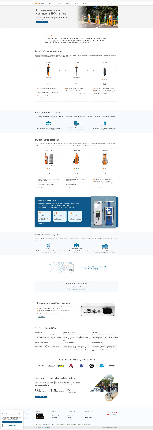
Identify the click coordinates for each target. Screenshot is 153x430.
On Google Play (40, 417)
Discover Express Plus (41, 187)
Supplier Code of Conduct (71, 424)
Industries (50, 3)
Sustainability (71, 415)
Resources (85, 3)
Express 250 (104, 150)
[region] (12, 419)
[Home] (39, 3)
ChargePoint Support (56, 414)
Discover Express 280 (69, 187)
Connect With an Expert (113, 3)
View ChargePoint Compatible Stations (76, 289)
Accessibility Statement (60, 424)
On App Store (39, 414)
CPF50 (104, 62)
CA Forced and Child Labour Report (84, 424)
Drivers (76, 3)
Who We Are (70, 414)
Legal (53, 424)
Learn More (41, 316)
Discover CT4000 (68, 100)
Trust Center (54, 417)
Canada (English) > (113, 414)
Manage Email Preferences (45, 427)
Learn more (40, 223)
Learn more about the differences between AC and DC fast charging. (92, 268)
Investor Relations (88, 415)
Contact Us (70, 419)
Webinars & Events (88, 417)
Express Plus (48, 150)
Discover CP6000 (40, 100)
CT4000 (76, 62)
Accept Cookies (12, 422)
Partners (68, 3)
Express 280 (76, 150)
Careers (69, 417)
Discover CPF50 (96, 100)
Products (59, 3)
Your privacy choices (12, 425)
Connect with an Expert (42, 21)
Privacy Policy (38, 424)
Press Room (87, 414)
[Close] (22, 412)
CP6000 (48, 62)
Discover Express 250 (97, 187)
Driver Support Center (56, 415)
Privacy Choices (47, 424)
